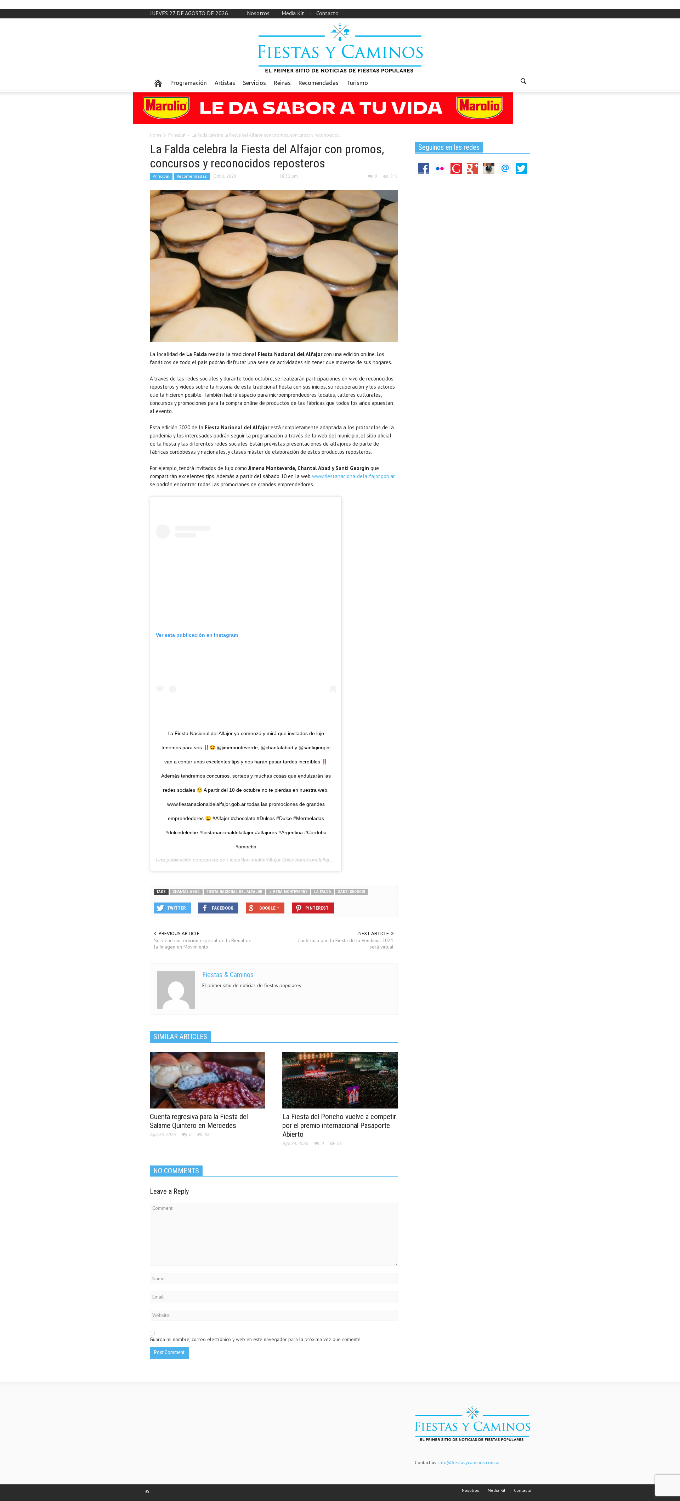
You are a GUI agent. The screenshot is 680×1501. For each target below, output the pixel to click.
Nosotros (258, 13)
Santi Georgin (351, 891)
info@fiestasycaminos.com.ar (469, 1462)
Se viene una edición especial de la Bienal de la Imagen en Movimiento (202, 943)
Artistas (225, 83)
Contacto (327, 13)
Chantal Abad (186, 891)
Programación (188, 83)
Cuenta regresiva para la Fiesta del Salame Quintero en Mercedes (199, 1121)
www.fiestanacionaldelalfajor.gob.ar (353, 476)
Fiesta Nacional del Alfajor (234, 891)
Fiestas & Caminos (228, 974)
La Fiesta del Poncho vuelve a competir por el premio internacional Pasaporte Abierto (339, 1125)
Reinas (282, 83)
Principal (161, 176)
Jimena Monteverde (288, 891)
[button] (523, 82)
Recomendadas (319, 83)
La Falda (322, 891)
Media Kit (293, 13)
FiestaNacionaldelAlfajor (254, 860)
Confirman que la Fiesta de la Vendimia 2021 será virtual (345, 943)
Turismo (357, 83)
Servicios (254, 83)
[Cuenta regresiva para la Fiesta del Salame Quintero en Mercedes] (207, 1080)
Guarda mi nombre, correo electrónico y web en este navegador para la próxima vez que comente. (256, 1339)
